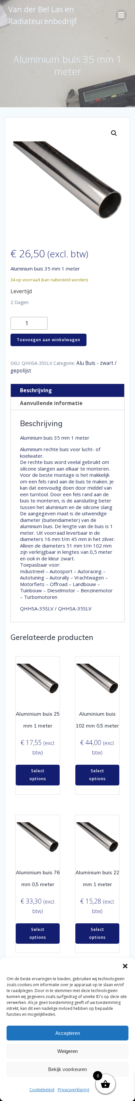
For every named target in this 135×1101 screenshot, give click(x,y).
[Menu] (121, 15)
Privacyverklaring (73, 1089)
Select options (37, 774)
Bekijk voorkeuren (67, 1069)
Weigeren (67, 1051)
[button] (125, 966)
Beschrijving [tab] (36, 390)
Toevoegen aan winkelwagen (48, 340)
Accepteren (67, 1033)
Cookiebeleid (41, 1089)
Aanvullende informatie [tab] (51, 403)
